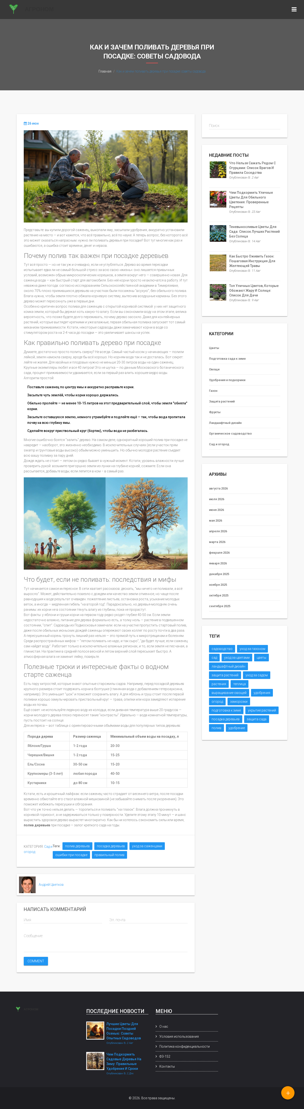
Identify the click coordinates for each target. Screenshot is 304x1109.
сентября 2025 (219, 606)
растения (219, 684)
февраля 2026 (219, 552)
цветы (261, 657)
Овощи (214, 369)
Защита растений (222, 401)
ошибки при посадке (71, 855)
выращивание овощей (229, 693)
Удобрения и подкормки (227, 380)
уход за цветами (237, 657)
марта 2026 (217, 542)
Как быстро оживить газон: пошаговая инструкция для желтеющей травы (252, 261)
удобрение (236, 728)
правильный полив (109, 855)
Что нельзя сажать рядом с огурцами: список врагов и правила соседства (252, 167)
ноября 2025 (218, 584)
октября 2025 (218, 595)
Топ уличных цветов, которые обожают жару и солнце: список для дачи (254, 290)
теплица (239, 684)
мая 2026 (215, 520)
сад (214, 657)
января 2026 (218, 563)
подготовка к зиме (226, 710)
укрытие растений (262, 710)
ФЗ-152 (164, 1056)
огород (217, 701)
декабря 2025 (219, 574)
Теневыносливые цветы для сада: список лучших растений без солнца (254, 231)
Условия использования (179, 1036)
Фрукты (215, 412)
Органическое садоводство (230, 433)
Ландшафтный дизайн (225, 423)
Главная (105, 71)
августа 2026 (218, 488)
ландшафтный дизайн (228, 666)
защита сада (256, 719)
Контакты (167, 1066)
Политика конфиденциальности (184, 1046)
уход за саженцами (147, 846)
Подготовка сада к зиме (227, 358)
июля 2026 (216, 499)
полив (216, 728)
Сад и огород (219, 444)
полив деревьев (77, 846)
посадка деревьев (111, 846)
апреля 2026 (218, 531)
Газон (213, 390)
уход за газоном (252, 649)
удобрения (262, 693)
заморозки (238, 701)
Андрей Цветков (51, 884)
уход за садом (257, 675)
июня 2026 (216, 510)
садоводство (222, 649)
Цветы (214, 348)
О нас (163, 1026)
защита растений (225, 675)
